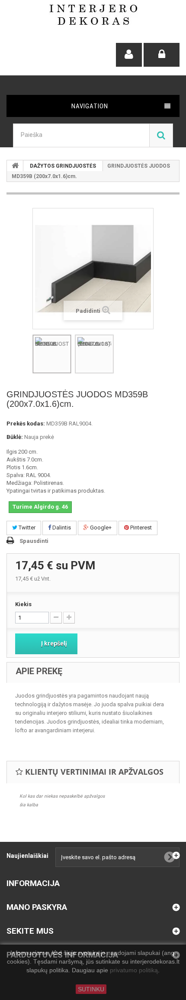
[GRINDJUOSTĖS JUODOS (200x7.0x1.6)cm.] (94, 354)
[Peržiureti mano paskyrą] (129, 55)
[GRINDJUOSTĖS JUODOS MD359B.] (52, 354)
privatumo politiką (134, 970)
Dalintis (61, 527)
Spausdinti (33, 541)
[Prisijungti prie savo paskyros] (162, 55)
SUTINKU (91, 989)
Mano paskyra (36, 907)
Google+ (100, 527)
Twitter (26, 527)
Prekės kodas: (25, 423)
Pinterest (140, 527)
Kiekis (23, 604)
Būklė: (14, 437)
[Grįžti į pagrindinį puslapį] (15, 165)
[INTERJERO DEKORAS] (93, 14)
